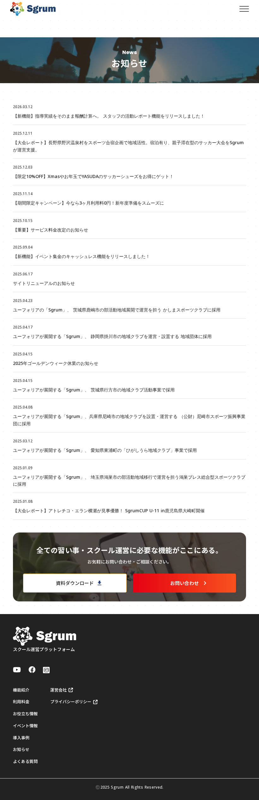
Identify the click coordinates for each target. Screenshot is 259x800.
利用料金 (21, 702)
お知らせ (21, 749)
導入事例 (21, 738)
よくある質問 (25, 761)
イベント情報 (25, 726)
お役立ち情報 (25, 714)
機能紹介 (21, 690)
